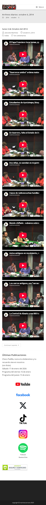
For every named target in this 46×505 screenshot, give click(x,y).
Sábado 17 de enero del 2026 (14, 368)
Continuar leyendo (12, 345)
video (7, 36)
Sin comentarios (20, 36)
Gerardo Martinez (11, 33)
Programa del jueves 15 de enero (16, 375)
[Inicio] (3, 17)
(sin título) (6, 365)
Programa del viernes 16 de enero (16, 372)
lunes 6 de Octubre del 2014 (15, 29)
